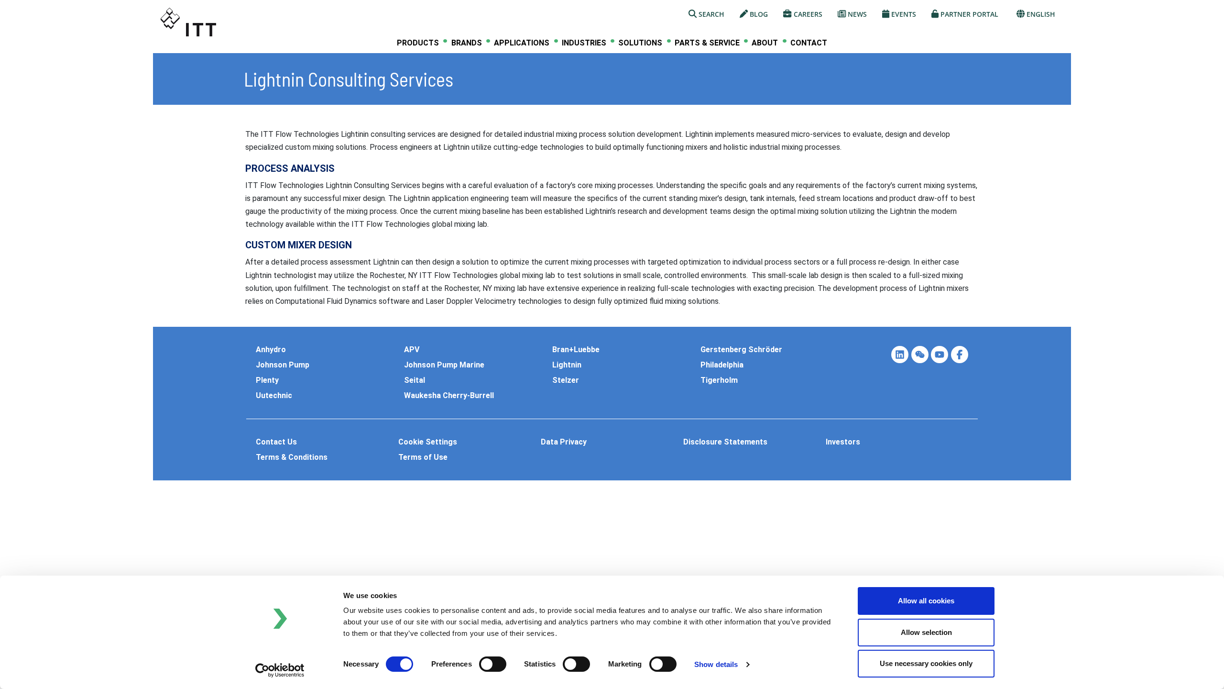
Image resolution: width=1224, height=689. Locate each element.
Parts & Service (707, 43)
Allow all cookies (926, 601)
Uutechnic (274, 396)
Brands (466, 43)
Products (418, 43)
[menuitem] (418, 42)
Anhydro (271, 350)
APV (411, 350)
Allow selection (926, 632)
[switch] (492, 664)
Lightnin (566, 365)
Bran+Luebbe (576, 350)
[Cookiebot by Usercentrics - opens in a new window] (280, 670)
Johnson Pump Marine (444, 365)
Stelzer (565, 380)
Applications (521, 43)
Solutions (640, 43)
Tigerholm (719, 380)
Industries (584, 43)
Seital (414, 380)
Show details (716, 664)
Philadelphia (721, 365)
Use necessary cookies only (926, 663)
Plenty (267, 380)
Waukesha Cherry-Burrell (449, 396)
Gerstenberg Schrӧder (741, 350)
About (765, 43)
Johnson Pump (282, 365)
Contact (808, 42)
